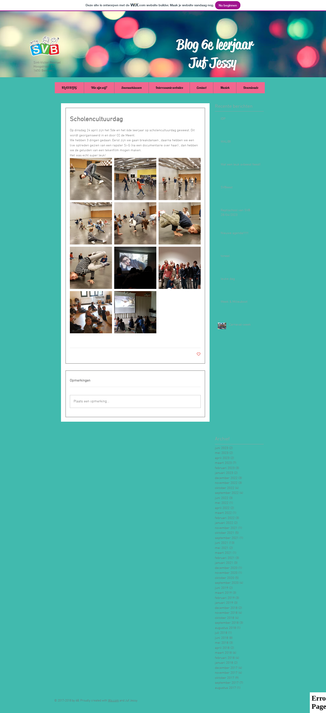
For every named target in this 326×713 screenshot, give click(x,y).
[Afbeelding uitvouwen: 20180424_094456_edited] (91, 179)
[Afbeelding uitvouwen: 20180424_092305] (180, 179)
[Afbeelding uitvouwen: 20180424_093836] (91, 223)
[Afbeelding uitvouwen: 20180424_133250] (91, 312)
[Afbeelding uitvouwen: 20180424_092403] (135, 179)
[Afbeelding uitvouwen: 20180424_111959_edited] (135, 268)
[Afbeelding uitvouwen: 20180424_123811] (180, 268)
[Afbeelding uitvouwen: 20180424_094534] (135, 223)
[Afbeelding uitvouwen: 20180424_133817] (135, 312)
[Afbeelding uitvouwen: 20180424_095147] (180, 223)
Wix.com (113, 701)
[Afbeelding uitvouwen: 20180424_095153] (91, 268)
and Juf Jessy (128, 701)
